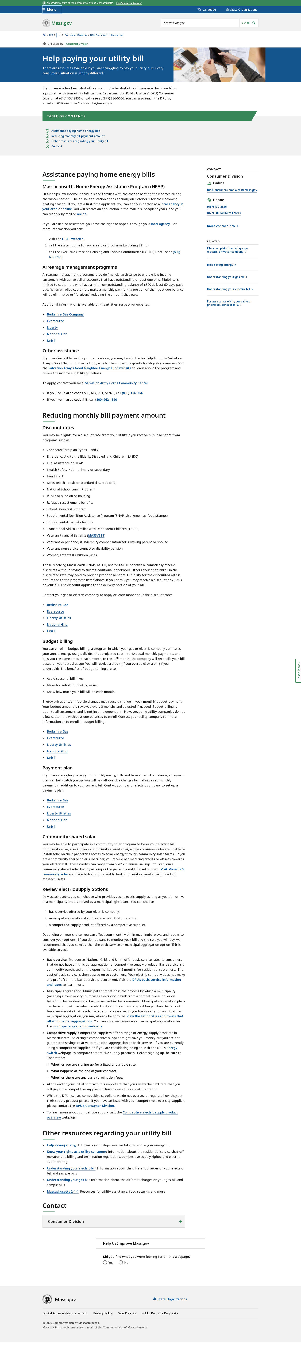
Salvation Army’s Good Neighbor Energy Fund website (89, 368)
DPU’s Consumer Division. (95, 1106)
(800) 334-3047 (133, 393)
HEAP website (72, 239)
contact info (221, 226)
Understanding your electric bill (71, 1168)
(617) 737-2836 (217, 207)
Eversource (55, 321)
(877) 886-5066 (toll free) (224, 213)
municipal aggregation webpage (77, 1026)
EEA (51, 35)
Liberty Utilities (59, 618)
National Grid (57, 334)
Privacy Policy (103, 1313)
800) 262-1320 (106, 399)
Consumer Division (76, 35)
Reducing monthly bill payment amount (78, 136)
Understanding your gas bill (68, 1180)
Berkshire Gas (57, 605)
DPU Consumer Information (107, 35)
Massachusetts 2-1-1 (63, 1191)
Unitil (51, 340)
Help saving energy (61, 1145)
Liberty (52, 327)
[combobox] (209, 23)
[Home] (44, 35)
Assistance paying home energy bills (76, 131)
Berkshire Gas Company (65, 314)
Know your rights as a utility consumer (76, 1151)
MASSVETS (96, 535)
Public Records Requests (159, 1313)
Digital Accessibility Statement (65, 1313)
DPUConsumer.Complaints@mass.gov (232, 190)
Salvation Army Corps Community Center (116, 383)
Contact (56, 146)
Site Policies (127, 1313)
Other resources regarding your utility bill (80, 141)
